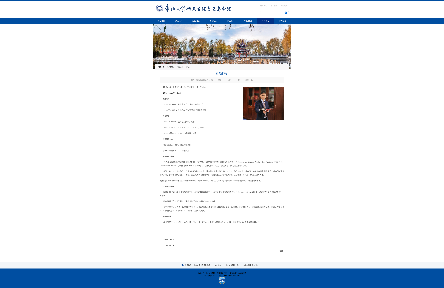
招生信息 (196, 21)
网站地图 (284, 6)
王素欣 (171, 239)
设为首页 (263, 6)
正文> (188, 67)
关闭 (281, 251)
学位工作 (230, 21)
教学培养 (213, 21)
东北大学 (218, 265)
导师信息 (265, 21)
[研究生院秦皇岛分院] (193, 5)
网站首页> (170, 67)
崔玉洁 (171, 245)
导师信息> (180, 67)
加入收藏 (274, 6)
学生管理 (248, 21)
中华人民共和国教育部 (202, 265)
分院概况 (178, 21)
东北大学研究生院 (232, 265)
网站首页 (161, 21)
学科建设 (282, 21)
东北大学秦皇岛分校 (250, 265)
